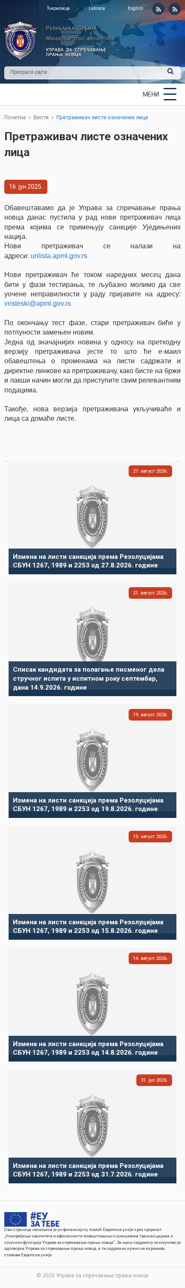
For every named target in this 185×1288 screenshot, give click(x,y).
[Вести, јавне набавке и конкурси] (158, 9)
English (135, 8)
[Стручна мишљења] (175, 9)
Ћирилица (58, 8)
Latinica (97, 8)
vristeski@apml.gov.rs (37, 303)
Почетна (15, 118)
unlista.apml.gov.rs (59, 255)
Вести (41, 118)
